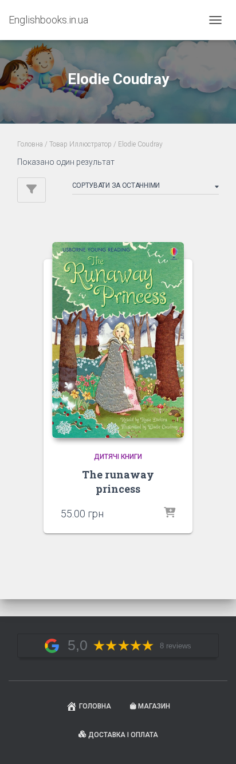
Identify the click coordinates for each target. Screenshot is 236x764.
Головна (30, 144)
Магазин (154, 706)
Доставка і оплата (123, 735)
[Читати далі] (169, 513)
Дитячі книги (118, 457)
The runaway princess (118, 482)
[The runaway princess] (118, 340)
